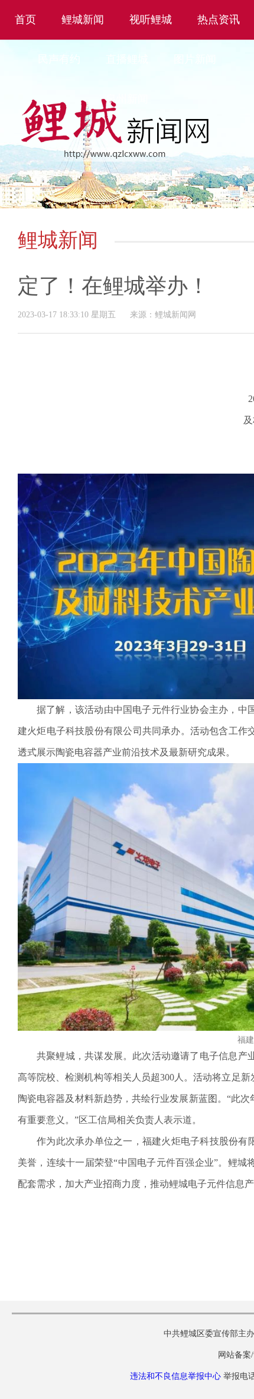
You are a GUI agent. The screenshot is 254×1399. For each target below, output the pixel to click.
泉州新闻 (127, 99)
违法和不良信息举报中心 (175, 1376)
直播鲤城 (127, 59)
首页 (25, 19)
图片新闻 (195, 59)
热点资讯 (218, 19)
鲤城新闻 (82, 19)
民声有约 (59, 59)
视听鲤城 (150, 19)
